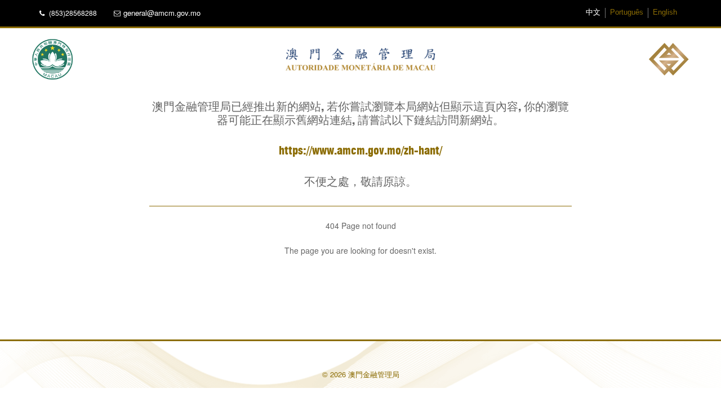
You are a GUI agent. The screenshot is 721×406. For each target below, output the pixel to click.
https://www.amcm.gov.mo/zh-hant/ (360, 151)
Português (626, 12)
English (665, 12)
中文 (593, 12)
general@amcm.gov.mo (162, 13)
